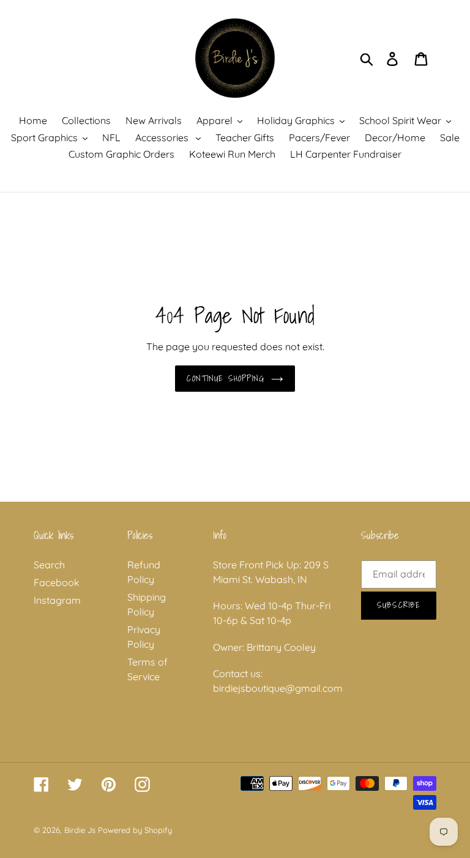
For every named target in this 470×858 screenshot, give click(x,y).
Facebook (57, 582)
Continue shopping (225, 378)
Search (49, 565)
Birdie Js (79, 830)
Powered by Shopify (135, 830)
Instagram (57, 600)
